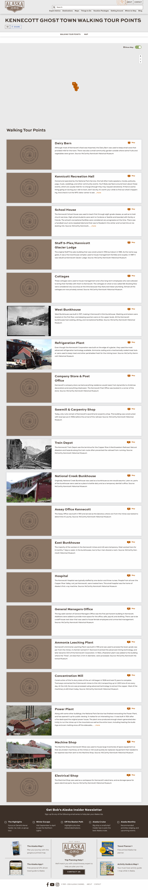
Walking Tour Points (70, 34)
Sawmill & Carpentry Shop (75, 409)
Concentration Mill (69, 676)
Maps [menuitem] (77, 11)
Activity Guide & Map (127, 864)
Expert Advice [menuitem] (54, 11)
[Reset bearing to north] (140, 61)
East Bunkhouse (67, 542)
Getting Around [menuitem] (117, 11)
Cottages (62, 276)
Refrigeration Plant (69, 343)
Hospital (61, 576)
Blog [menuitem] (140, 11)
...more (98, 193)
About (129, 2)
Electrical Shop (66, 775)
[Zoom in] (140, 56)
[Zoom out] (140, 59)
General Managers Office (74, 609)
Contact (138, 2)
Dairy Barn (63, 143)
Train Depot (64, 442)
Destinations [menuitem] (67, 11)
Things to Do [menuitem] (86, 11)
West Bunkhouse (68, 309)
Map (86, 34)
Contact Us (74, 872)
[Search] (54, 7)
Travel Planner (124, 846)
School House (65, 209)
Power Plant (64, 709)
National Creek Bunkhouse (75, 476)
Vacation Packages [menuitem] (101, 11)
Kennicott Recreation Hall (74, 176)
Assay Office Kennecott (73, 509)
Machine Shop (66, 742)
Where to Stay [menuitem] (130, 11)
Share (16, 27)
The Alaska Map (34, 846)
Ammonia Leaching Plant (74, 642)
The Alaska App (34, 864)
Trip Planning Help (73, 860)
